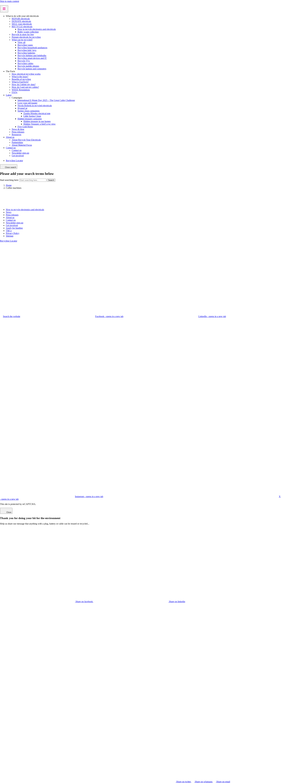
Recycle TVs (24, 61)
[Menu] (4, 8)
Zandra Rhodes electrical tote (36, 113)
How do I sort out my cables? (25, 87)
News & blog (18, 129)
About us (10, 137)
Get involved (18, 155)
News (8, 212)
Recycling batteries (26, 53)
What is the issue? (20, 76)
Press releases (18, 132)
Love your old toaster (27, 103)
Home (9, 185)
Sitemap (9, 236)
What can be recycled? (22, 39)
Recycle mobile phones (28, 66)
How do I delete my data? (24, 84)
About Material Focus (22, 145)
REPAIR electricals (21, 18)
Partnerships (17, 142)
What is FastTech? (20, 82)
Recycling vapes (25, 45)
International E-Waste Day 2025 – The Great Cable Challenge (46, 100)
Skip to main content (9, 1)
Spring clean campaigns (29, 111)
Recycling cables (25, 63)
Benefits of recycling (21, 79)
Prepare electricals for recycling (26, 37)
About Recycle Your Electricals (26, 140)
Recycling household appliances (32, 47)
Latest (8, 95)
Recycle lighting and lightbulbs (32, 55)
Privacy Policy (12, 233)
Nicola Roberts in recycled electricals (35, 105)
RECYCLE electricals (22, 26)
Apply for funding (14, 228)
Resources (16, 134)
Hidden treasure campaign (30, 118)
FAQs (14, 92)
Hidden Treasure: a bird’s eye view (39, 124)
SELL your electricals (22, 24)
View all (21, 42)
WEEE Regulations (21, 90)
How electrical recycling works (26, 74)
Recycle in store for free (23, 34)
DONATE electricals (21, 21)
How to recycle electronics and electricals (37, 29)
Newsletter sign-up (20, 153)
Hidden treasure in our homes (37, 121)
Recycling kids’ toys (27, 50)
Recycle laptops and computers (32, 68)
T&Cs (9, 230)
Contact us (11, 147)
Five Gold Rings (25, 126)
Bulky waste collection (28, 32)
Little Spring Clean (32, 116)
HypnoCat (22, 108)
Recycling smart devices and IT (32, 58)
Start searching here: (9, 180)
